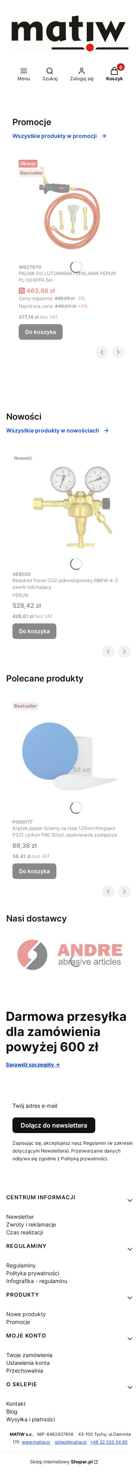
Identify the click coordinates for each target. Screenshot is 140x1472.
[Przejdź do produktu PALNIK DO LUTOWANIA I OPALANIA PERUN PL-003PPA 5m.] (70, 208)
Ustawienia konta (28, 1362)
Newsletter (20, 1216)
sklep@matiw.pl (71, 1442)
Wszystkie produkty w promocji (54, 135)
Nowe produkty (26, 1314)
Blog (12, 1411)
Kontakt (16, 1403)
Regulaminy (21, 1265)
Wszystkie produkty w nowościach (52, 430)
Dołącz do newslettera (54, 1125)
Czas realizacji (24, 1232)
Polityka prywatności (32, 1273)
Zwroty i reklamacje (31, 1224)
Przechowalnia (24, 1370)
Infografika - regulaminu (36, 1281)
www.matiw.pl (36, 1442)
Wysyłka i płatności (30, 1419)
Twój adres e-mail (34, 1105)
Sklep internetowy (61, 1462)
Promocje (18, 1321)
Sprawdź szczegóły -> (33, 1064)
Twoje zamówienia (29, 1355)
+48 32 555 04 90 (109, 1442)
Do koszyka (40, 331)
